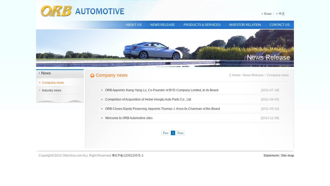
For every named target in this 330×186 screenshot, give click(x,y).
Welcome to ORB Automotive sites (129, 118)
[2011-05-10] (270, 109)
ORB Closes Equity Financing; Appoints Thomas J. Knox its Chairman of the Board (162, 109)
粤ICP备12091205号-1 (128, 155)
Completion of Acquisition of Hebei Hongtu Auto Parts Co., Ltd (148, 99)
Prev (166, 133)
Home (267, 14)
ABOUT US (134, 25)
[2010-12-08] (270, 118)
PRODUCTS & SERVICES (202, 25)
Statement (271, 155)
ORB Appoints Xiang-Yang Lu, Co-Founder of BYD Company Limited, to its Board (161, 90)
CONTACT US (280, 25)
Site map (287, 155)
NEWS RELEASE (162, 25)
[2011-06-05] (270, 99)
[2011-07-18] (270, 90)
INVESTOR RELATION (245, 25)
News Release (253, 75)
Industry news (51, 90)
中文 (282, 14)
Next (180, 133)
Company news (53, 82)
